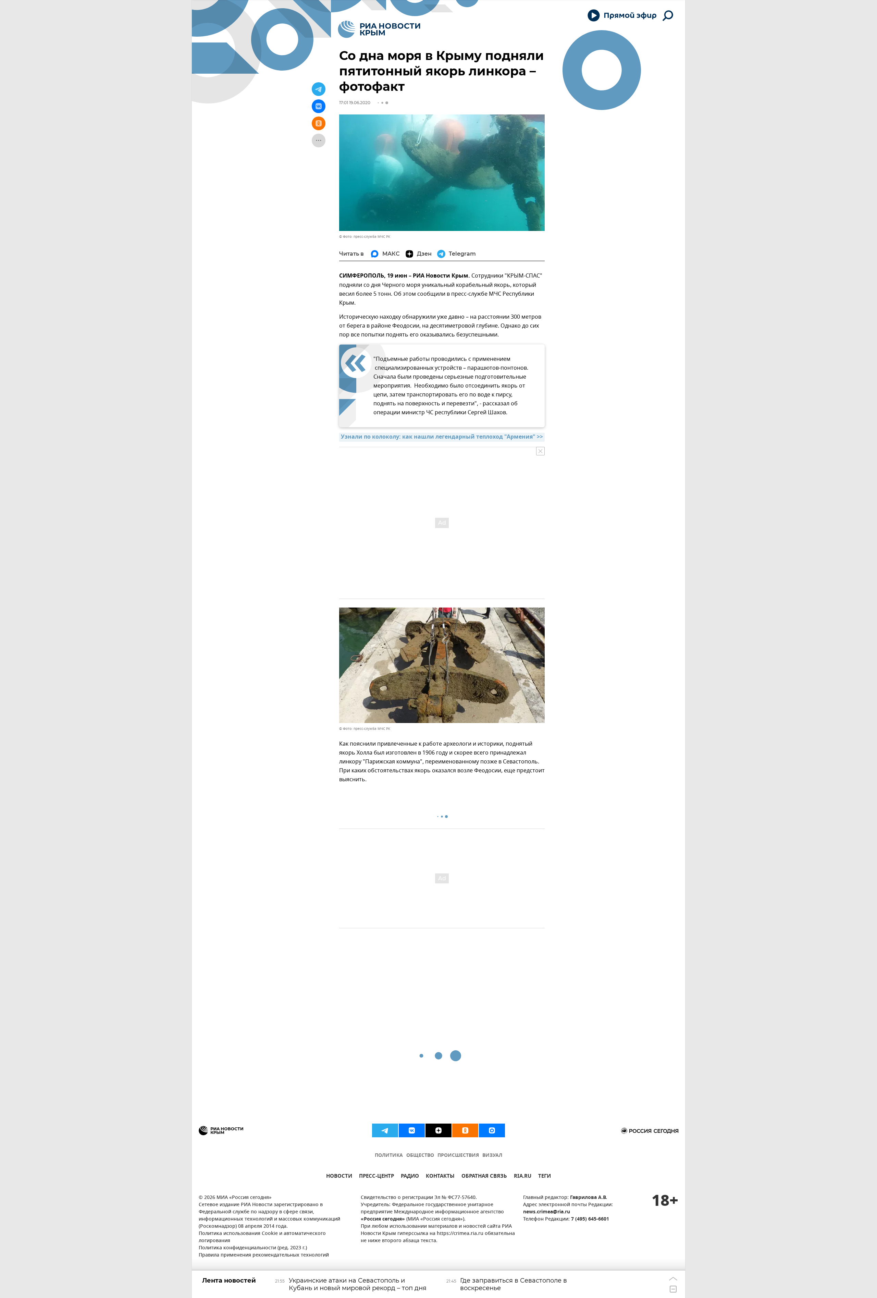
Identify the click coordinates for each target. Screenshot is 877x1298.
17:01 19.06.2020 (354, 102)
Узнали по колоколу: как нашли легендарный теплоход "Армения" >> (442, 437)
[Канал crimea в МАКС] (492, 1130)
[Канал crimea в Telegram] (385, 1130)
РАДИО (410, 1177)
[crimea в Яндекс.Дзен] (438, 1130)
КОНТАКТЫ (440, 1177)
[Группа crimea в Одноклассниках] (465, 1130)
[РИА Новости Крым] (379, 29)
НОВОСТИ (339, 1177)
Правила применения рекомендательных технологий (264, 1255)
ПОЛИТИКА (389, 1156)
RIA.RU (522, 1177)
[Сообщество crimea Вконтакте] (412, 1130)
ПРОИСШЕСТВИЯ (458, 1156)
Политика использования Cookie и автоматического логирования (262, 1237)
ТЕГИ (544, 1177)
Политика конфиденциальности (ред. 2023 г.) (253, 1248)
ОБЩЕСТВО (420, 1156)
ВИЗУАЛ (492, 1156)
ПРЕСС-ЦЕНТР (376, 1177)
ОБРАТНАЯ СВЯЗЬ (484, 1177)
